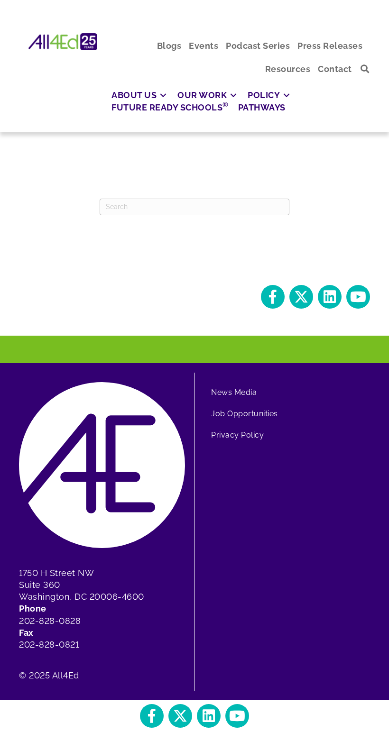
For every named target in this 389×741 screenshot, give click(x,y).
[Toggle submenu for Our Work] (233, 95)
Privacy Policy (237, 434)
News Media (234, 392)
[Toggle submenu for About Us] (163, 95)
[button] (365, 69)
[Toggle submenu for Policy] (286, 95)
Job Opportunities (244, 413)
